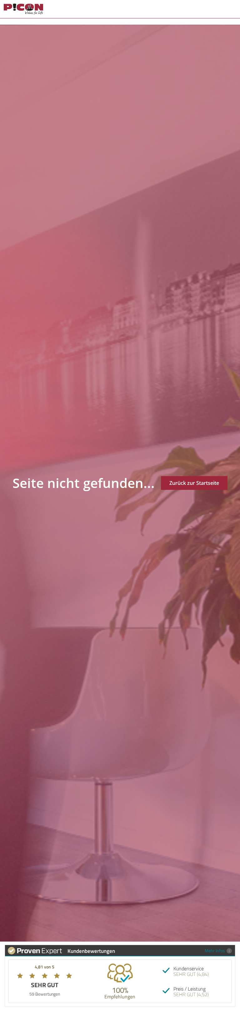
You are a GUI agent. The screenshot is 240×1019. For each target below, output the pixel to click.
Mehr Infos (215, 950)
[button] (232, 9)
